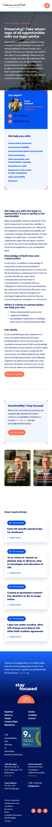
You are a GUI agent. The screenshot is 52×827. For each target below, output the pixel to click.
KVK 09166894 (10, 818)
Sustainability (10, 738)
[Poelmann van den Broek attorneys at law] (15, 5)
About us (8, 715)
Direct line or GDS (17, 166)
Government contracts (19, 143)
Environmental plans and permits (25, 151)
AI (5, 748)
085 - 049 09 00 (35, 783)
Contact (23, 673)
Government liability (18, 147)
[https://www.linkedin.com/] (33, 811)
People (7, 718)
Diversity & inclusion (13, 755)
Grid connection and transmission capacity (19, 160)
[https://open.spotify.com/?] (39, 811)
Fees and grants (16, 155)
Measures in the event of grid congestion (19, 171)
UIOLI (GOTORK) (16, 177)
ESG (6, 741)
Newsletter (9, 725)
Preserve (12, 181)
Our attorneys (17, 432)
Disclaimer (8, 809)
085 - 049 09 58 (20, 116)
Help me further (14, 374)
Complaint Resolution (13, 815)
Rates (6, 812)
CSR (6, 735)
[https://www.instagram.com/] (45, 811)
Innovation (9, 751)
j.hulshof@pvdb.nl (22, 121)
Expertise (15, 23)
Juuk (25, 420)
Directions (8, 776)
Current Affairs (11, 722)
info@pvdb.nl (33, 786)
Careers (31, 712)
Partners (8, 745)
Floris (18, 420)
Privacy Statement (11, 800)
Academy (32, 715)
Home (6, 23)
